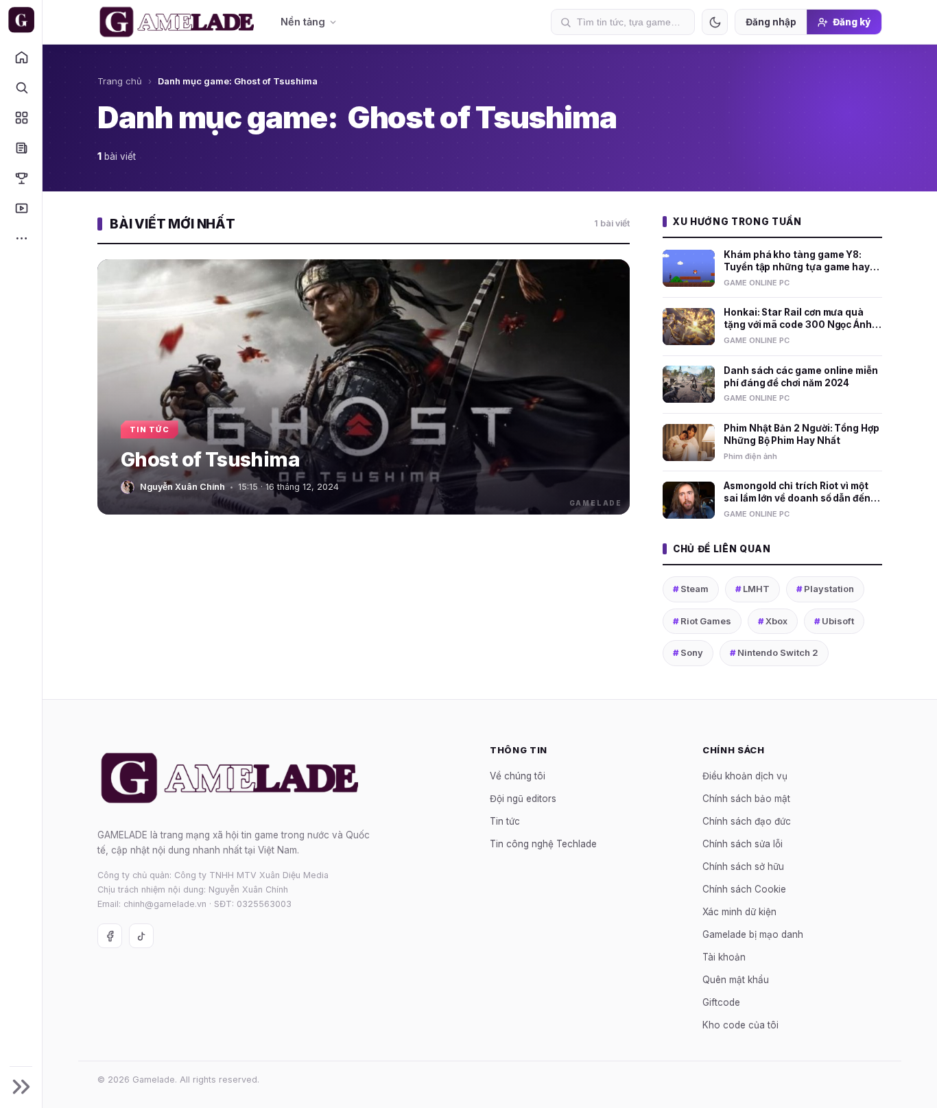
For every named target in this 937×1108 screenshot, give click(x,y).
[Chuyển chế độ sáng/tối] (715, 22)
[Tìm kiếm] (21, 87)
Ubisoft (834, 620)
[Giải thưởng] (21, 177)
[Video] (21, 207)
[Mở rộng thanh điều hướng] (21, 1086)
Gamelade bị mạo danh (752, 933)
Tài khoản (724, 956)
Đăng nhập (771, 21)
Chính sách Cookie (744, 888)
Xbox (772, 620)
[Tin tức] (21, 147)
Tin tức (505, 820)
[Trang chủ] (21, 57)
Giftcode (721, 1001)
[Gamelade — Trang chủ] (21, 20)
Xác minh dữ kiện (739, 911)
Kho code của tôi (740, 1024)
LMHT (752, 588)
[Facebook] (109, 935)
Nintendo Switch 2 (774, 652)
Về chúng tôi (517, 775)
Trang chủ (119, 80)
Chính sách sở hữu (743, 865)
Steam (691, 588)
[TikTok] (141, 935)
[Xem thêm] (21, 238)
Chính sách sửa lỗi (742, 843)
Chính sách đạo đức (746, 820)
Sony (688, 652)
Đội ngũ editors (523, 797)
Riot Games (702, 620)
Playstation (825, 588)
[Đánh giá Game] (21, 117)
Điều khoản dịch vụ (744, 775)
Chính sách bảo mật (746, 797)
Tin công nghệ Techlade (543, 843)
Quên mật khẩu (735, 979)
